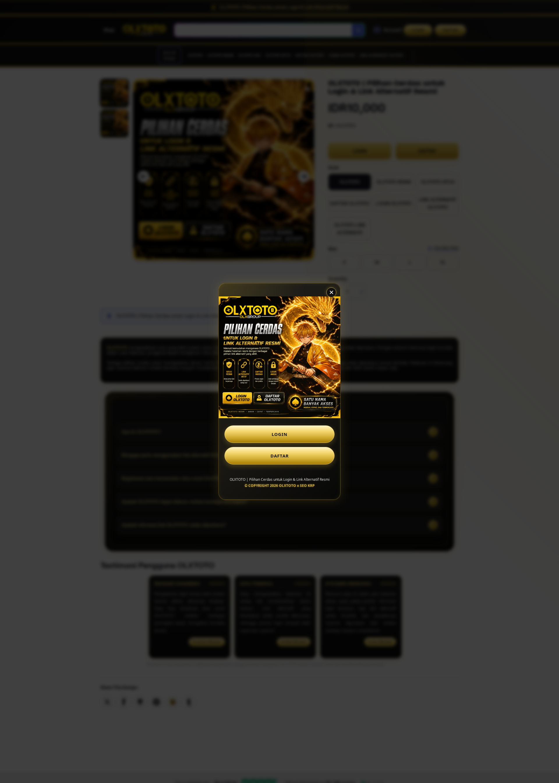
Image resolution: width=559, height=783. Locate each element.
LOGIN (279, 434)
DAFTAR (279, 456)
